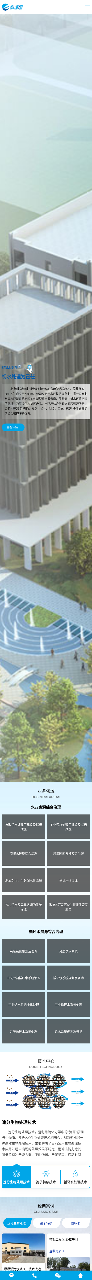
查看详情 (13, 427)
